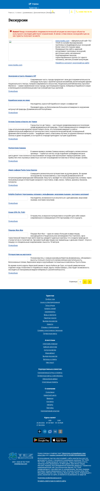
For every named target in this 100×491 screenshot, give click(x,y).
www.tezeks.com (62, 41)
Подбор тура (50, 299)
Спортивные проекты (50, 382)
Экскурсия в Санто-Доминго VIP (22, 76)
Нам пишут (50, 362)
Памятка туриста (50, 318)
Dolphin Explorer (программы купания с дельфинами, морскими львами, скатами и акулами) (48, 194)
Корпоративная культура (50, 411)
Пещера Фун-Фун (15, 230)
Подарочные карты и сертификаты (50, 376)
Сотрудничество (50, 350)
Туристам (33, 8)
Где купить (33, 16)
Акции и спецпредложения (50, 302)
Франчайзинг (50, 353)
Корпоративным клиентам (36, 19)
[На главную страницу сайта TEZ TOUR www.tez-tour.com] (13, 11)
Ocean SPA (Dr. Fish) (16, 212)
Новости (50, 324)
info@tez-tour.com (20, 464)
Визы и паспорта (50, 315)
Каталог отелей (50, 308)
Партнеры (50, 408)
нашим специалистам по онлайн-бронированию (68, 455)
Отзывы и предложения (50, 327)
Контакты (50, 401)
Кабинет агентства (50, 347)
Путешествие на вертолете (19, 254)
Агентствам (34, 12)
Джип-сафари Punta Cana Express (22, 170)
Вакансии (50, 398)
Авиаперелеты (50, 312)
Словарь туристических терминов (50, 330)
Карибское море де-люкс (19, 100)
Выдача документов (50, 321)
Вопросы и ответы (50, 359)
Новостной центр (50, 395)
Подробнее (13, 91)
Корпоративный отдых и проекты (50, 372)
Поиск (23, 11)
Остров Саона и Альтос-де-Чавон (22, 121)
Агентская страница (50, 344)
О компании (50, 392)
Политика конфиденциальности (49, 478)
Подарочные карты (50, 333)
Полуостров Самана (17, 148)
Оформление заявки (50, 379)
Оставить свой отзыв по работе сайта (52, 481)
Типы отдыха (50, 305)
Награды (50, 405)
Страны (35, 4)
